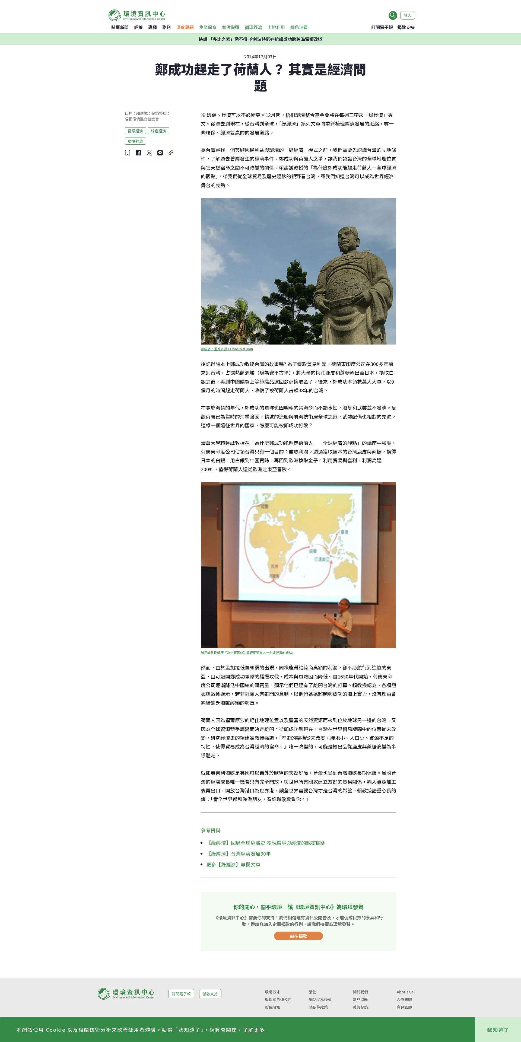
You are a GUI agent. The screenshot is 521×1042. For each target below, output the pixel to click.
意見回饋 (404, 1007)
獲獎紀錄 (360, 1007)
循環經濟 (253, 27)
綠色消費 (299, 27)
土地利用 (276, 27)
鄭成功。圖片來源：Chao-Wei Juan (227, 348)
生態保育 (208, 27)
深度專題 (185, 27)
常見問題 (360, 999)
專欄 (152, 27)
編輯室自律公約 (278, 999)
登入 (407, 15)
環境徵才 (272, 992)
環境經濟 (135, 141)
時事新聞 (120, 27)
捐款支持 (406, 27)
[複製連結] (171, 152)
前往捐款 (298, 936)
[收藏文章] (127, 152)
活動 (312, 992)
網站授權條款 (320, 999)
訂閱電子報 (382, 27)
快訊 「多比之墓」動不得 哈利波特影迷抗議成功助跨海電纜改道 (260, 39)
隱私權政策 (318, 1007)
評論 (138, 27)
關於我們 (360, 992)
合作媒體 (404, 999)
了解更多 (254, 1029)
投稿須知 (272, 1007)
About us (405, 992)
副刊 (166, 27)
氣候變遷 (230, 27)
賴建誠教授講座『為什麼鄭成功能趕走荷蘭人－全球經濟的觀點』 (248, 652)
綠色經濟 (158, 130)
